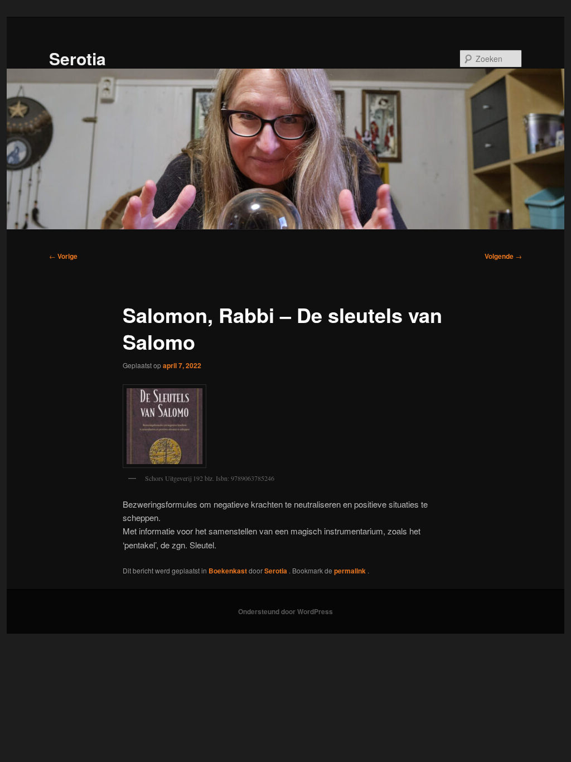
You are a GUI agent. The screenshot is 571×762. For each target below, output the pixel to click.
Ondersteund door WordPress (285, 611)
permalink (350, 571)
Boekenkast (228, 571)
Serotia (77, 58)
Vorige (63, 256)
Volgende (503, 256)
